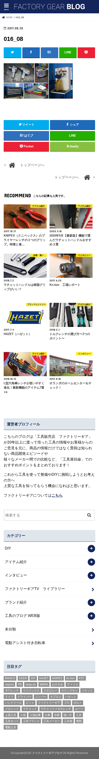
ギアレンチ (12, 690)
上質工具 (10, 715)
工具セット (12, 721)
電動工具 (10, 727)
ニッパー (40, 696)
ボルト (77, 702)
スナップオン (69, 690)
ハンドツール (13, 702)
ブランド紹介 (16, 602)
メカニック (12, 708)
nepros (9, 684)
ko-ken (70, 678)
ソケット (87, 690)
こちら (57, 495)
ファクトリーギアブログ (47, 753)
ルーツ (79, 708)
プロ (67, 702)
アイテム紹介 (16, 562)
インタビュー (16, 575)
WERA (44, 684)
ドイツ (9, 696)
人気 (23, 715)
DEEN (23, 678)
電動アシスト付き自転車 (25, 643)
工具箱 (68, 721)
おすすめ (57, 684)
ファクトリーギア (49, 702)
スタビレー (50, 690)
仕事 (47, 715)
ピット (30, 702)
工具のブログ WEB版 (22, 615)
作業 (57, 715)
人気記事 (35, 715)
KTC (81, 678)
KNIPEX (57, 678)
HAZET (43, 678)
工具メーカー (52, 721)
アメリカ (72, 684)
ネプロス (55, 696)
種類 (79, 721)
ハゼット (70, 696)
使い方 (68, 715)
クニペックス (31, 690)
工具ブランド (31, 721)
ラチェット (30, 708)
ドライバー (24, 696)
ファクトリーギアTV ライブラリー (35, 589)
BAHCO (10, 678)
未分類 (10, 629)
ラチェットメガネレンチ (56, 708)
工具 (79, 715)
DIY (8, 548)
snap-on (31, 684)
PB (20, 684)
